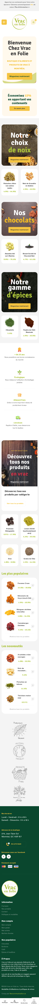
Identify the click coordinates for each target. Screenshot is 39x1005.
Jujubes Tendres (29, 529)
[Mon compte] (15, 1001)
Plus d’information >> (22, 7)
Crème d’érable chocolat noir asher (29, 256)
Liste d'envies (34, 1002)
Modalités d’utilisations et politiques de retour (18, 989)
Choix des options (32, 585)
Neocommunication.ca (18, 993)
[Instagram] (9, 857)
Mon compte (15, 1002)
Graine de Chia (9, 559)
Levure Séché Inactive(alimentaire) (9, 531)
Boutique (5, 1002)
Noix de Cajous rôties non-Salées (29, 185)
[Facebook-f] (4, 857)
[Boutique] (5, 1001)
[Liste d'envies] (34, 1000)
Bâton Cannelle (29, 330)
